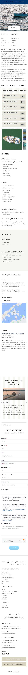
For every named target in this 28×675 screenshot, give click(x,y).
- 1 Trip (12, 86)
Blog (3, 583)
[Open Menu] (26, 7)
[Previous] (1, 401)
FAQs (3, 590)
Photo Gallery (5, 581)
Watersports (5, 572)
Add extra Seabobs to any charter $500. (13, 2)
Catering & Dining (6, 574)
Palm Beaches (5, 607)
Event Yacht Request (14, 659)
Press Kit (4, 599)
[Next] (26, 401)
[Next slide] (26, 18)
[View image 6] (12, 139)
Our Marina (5, 579)
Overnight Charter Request (14, 664)
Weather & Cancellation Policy (10, 591)
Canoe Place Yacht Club (8, 578)
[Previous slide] (1, 18)
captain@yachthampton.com (8, 633)
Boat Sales (4, 597)
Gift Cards (4, 595)
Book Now (14, 28)
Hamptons (4, 605)
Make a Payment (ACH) (8, 593)
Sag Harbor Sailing (7, 576)
